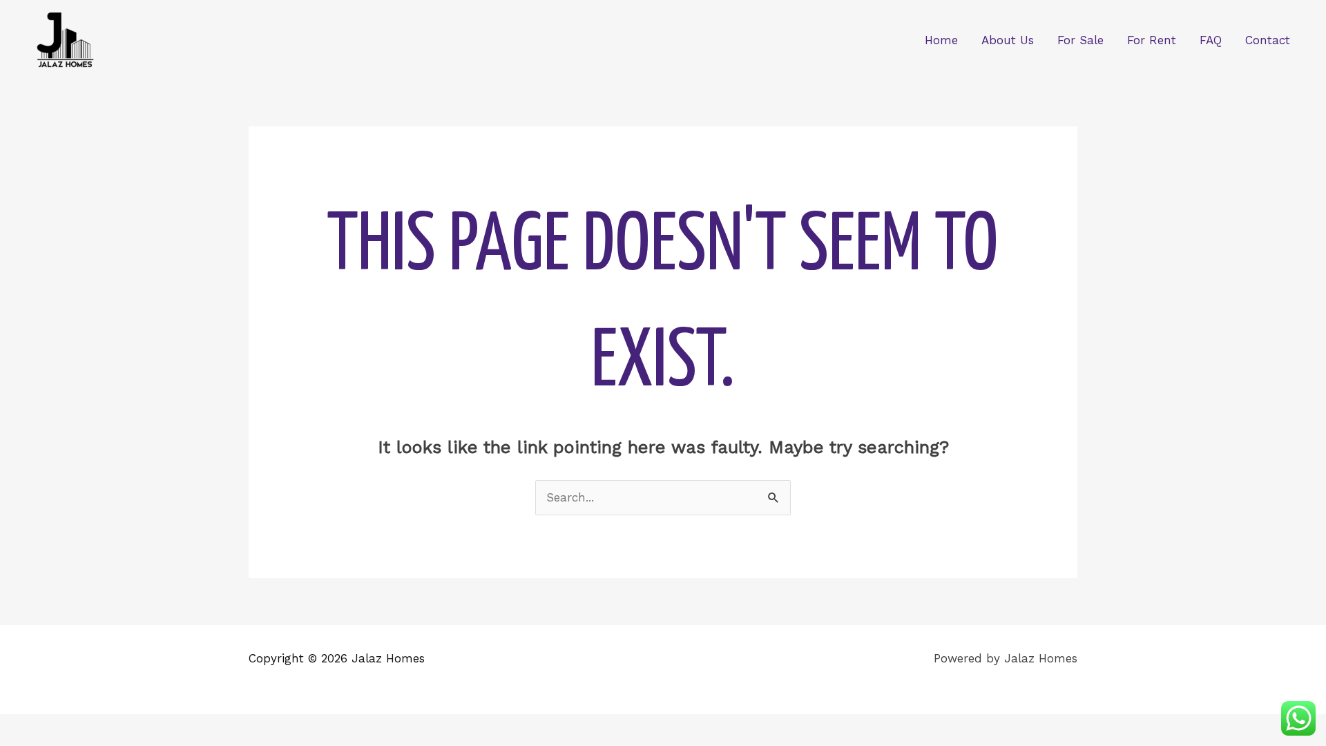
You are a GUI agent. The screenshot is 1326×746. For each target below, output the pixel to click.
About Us (1007, 40)
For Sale (1080, 40)
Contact (1267, 40)
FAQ (1211, 40)
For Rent (1151, 40)
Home (941, 40)
